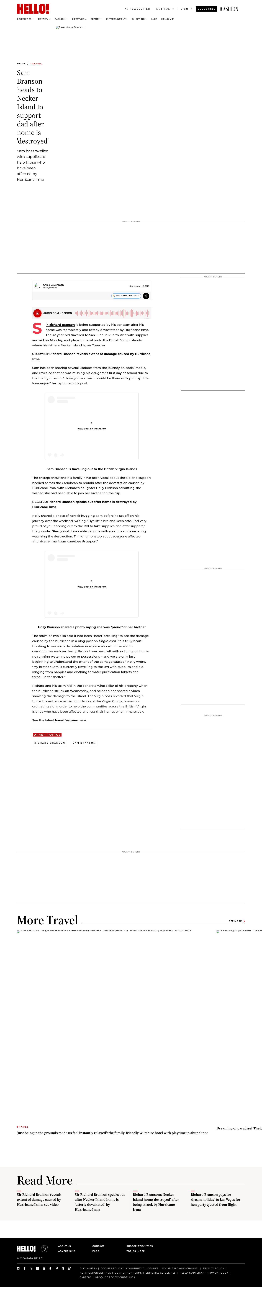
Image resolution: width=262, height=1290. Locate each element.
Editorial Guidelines (161, 1272)
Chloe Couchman (53, 284)
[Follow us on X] (31, 1268)
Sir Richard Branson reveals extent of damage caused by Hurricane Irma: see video (39, 1199)
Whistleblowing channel (180, 1268)
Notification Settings (95, 1272)
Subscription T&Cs (139, 1246)
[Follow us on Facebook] (24, 1268)
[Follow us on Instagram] (18, 1268)
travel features (66, 720)
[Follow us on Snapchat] (50, 1268)
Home (21, 63)
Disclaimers (88, 1268)
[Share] (146, 296)
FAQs (95, 1251)
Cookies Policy (111, 1268)
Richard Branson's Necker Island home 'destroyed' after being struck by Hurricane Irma (156, 1202)
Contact (98, 1246)
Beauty (95, 19)
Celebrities (24, 19)
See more (235, 921)
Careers (85, 1277)
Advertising (67, 1251)
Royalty (43, 19)
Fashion (60, 19)
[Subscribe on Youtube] (44, 1268)
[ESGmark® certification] (42, 1248)
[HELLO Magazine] (33, 9)
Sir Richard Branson (60, 324)
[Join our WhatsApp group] (69, 1268)
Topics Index (136, 1251)
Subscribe (206, 8)
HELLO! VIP (167, 19)
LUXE (154, 19)
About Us (64, 1246)
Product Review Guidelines (115, 1277)
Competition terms (128, 1272)
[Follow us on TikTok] (37, 1268)
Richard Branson (49, 742)
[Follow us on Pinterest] (56, 1268)
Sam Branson (84, 742)
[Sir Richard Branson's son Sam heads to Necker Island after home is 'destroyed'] (229, 9)
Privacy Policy (213, 1268)
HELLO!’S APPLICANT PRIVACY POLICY (203, 1272)
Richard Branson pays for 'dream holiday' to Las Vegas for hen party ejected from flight (215, 1199)
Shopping (138, 19)
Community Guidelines (142, 1268)
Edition (163, 9)
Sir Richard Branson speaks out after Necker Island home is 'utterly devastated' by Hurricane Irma (100, 1202)
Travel (36, 63)
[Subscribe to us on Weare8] (63, 1268)
